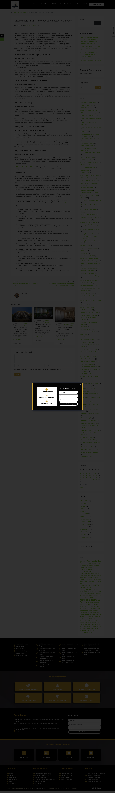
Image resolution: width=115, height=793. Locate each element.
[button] (80, 384)
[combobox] (61, 396)
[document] (57, 396)
